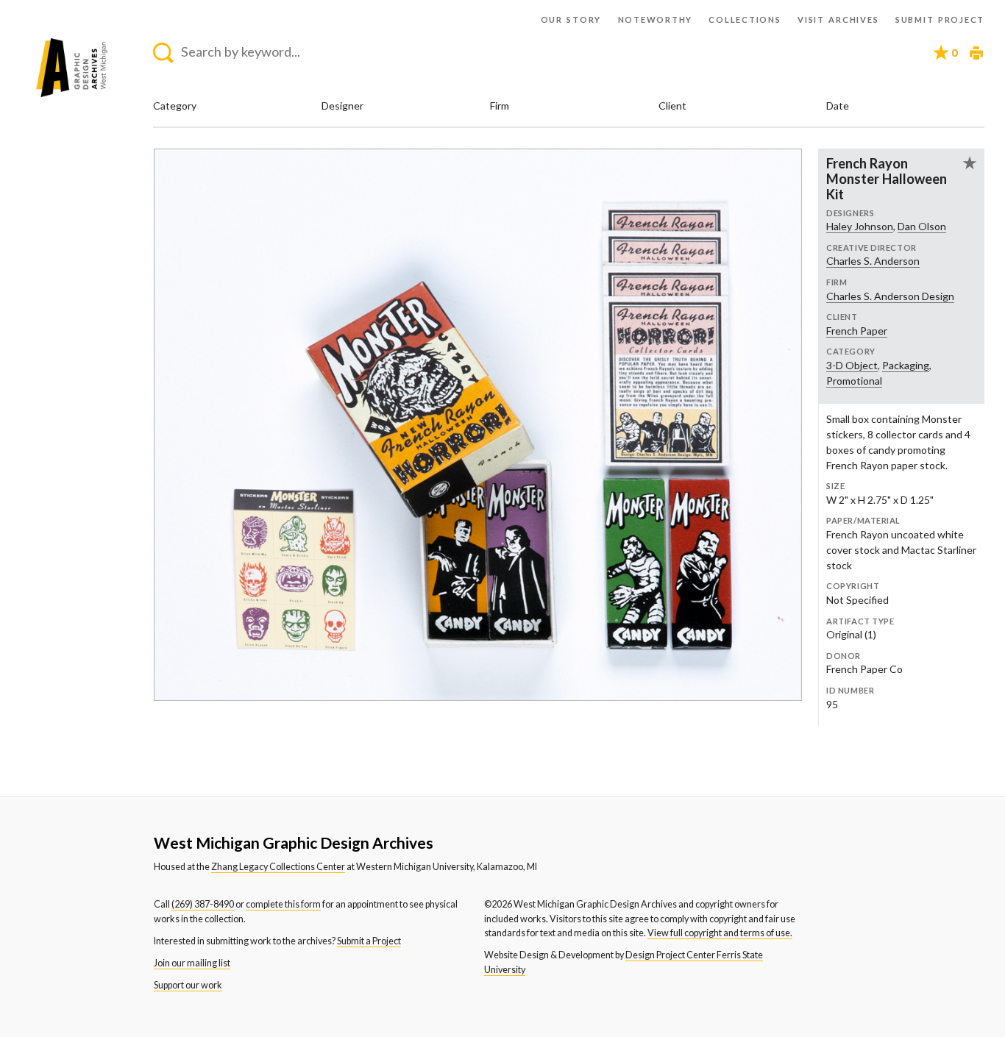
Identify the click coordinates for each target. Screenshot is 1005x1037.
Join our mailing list (192, 963)
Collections (745, 19)
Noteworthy (655, 19)
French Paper (856, 330)
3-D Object (852, 365)
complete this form (283, 904)
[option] (478, 425)
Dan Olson (922, 226)
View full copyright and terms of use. (719, 932)
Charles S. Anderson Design (890, 296)
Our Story (571, 19)
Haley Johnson (859, 226)
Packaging (905, 365)
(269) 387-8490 (202, 904)
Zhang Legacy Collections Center (278, 866)
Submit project (939, 19)
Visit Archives (838, 19)
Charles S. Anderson (873, 260)
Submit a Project (369, 941)
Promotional (854, 380)
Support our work (188, 985)
